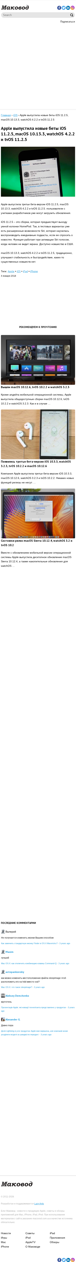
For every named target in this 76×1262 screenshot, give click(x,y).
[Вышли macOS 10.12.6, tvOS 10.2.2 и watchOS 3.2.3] (38, 360)
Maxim (9, 952)
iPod (28, 1237)
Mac (3, 1242)
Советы (29, 1233)
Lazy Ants (39, 1203)
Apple (11, 271)
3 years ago (64, 943)
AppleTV (30, 1242)
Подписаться (67, 21)
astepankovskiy (15, 972)
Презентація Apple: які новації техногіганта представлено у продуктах (33, 1007)
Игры (4, 1237)
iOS (19, 271)
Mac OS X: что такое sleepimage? (16, 987)
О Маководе (32, 1246)
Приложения (57, 1237)
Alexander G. (13, 1019)
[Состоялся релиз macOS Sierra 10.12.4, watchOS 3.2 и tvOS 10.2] (38, 513)
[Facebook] (59, 8)
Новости (6, 1233)
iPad (25, 271)
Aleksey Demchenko (17, 995)
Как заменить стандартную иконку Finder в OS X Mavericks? (29, 943)
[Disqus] (38, 628)
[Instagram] (72, 8)
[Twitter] (64, 8)
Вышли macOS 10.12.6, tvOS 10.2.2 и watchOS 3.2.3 (35, 387)
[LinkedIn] (68, 8)
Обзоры (54, 1242)
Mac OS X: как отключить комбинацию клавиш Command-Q (29, 963)
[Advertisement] (38, 65)
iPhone (34, 271)
